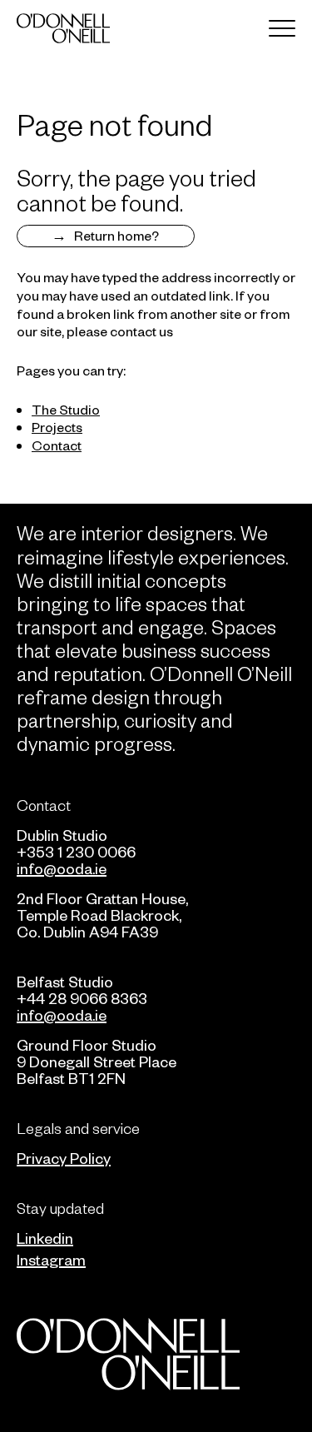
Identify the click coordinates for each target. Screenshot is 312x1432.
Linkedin (45, 1237)
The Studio (66, 408)
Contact (57, 444)
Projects (57, 426)
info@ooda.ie (61, 868)
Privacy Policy (64, 1157)
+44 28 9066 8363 (82, 997)
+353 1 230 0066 (76, 851)
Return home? (116, 234)
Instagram (51, 1259)
